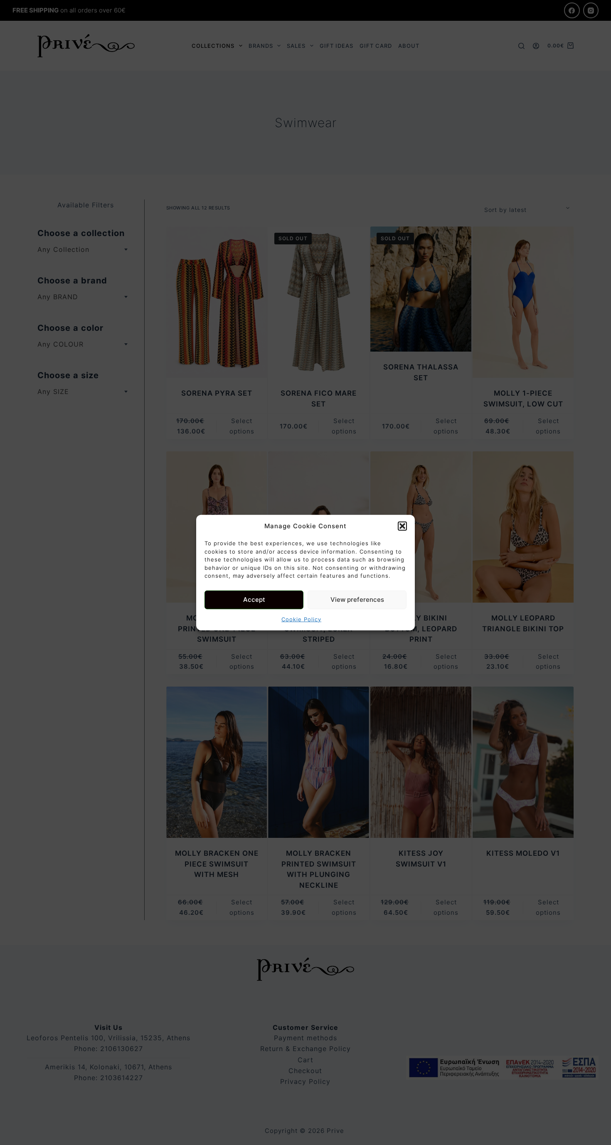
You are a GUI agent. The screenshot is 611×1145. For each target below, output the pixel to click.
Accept (254, 599)
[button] (402, 526)
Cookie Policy (301, 619)
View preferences (357, 599)
